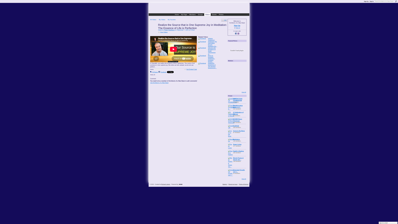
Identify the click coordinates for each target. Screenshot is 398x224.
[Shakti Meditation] (154, 29)
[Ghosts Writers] (236, 82)
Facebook (163, 72)
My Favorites (172, 19)
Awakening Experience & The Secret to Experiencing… (212, 66)
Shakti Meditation (169, 30)
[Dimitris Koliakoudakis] (242, 87)
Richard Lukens (165, 184)
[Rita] (230, 76)
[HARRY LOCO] (230, 70)
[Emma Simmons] (230, 87)
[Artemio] (236, 87)
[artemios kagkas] (236, 70)
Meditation (236, 139)
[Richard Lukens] (230, 65)
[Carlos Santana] (242, 82)
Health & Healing (238, 151)
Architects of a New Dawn (199, 8)
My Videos (162, 19)
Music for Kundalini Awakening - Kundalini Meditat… (211, 59)
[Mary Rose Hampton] (230, 82)
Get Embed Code (191, 69)
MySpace (155, 72)
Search (396, 1)
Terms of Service (243, 184)
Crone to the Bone (239, 131)
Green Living (237, 144)
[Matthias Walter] (242, 65)
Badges (225, 184)
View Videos (164, 32)
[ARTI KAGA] (236, 65)
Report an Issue (233, 184)
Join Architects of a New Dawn (159, 83)
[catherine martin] (236, 76)
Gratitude (236, 126)
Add (225, 20)
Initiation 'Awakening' (211, 39)
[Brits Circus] (242, 76)
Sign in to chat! (383, 222)
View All (244, 92)
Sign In (372, 1)
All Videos (153, 19)
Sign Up (366, 1)
